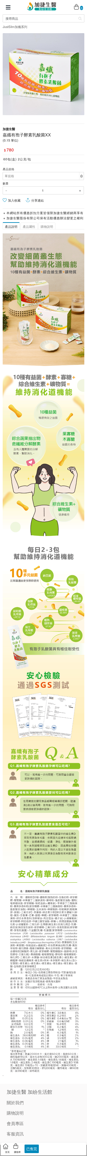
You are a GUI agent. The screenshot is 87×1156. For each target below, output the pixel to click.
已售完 (31, 1148)
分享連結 (37, 200)
